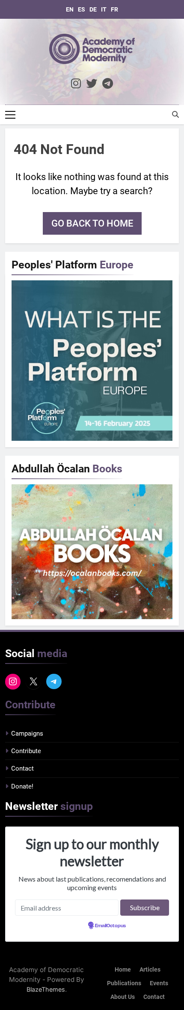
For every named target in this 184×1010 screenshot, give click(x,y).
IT (104, 9)
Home (123, 969)
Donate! (22, 786)
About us (122, 997)
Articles (149, 969)
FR (114, 9)
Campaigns (27, 733)
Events (159, 983)
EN (70, 9)
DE (93, 9)
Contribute (26, 751)
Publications (124, 983)
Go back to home (92, 223)
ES (81, 9)
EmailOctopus (110, 926)
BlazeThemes (46, 989)
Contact (22, 768)
